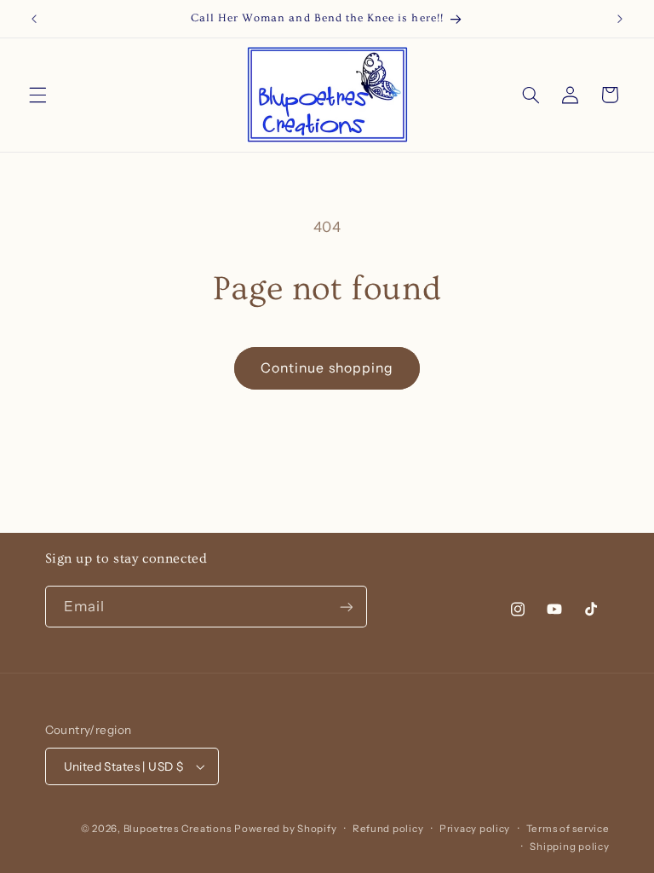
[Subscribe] (345, 606)
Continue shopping (327, 368)
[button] (37, 94)
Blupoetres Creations (177, 829)
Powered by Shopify (285, 829)
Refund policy (388, 829)
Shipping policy (569, 847)
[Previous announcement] (34, 19)
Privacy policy (474, 829)
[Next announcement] (620, 19)
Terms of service (568, 829)
